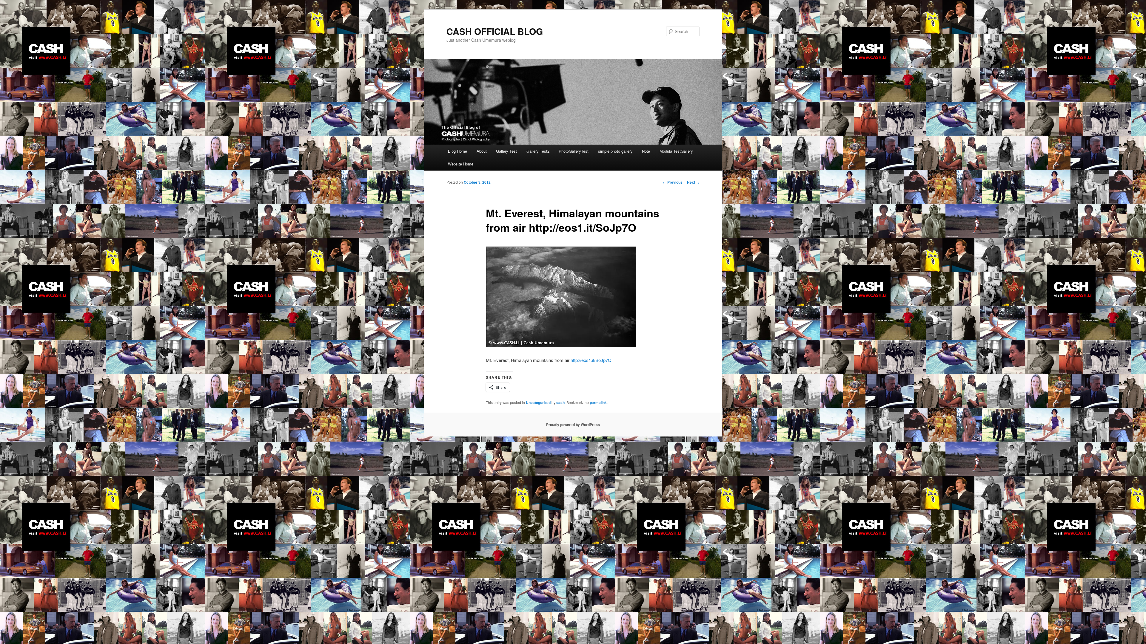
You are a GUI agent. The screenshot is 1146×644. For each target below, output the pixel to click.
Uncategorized (538, 402)
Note (646, 151)
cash (560, 402)
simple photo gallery (615, 151)
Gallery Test (506, 151)
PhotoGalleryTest (574, 151)
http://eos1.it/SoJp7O (591, 360)
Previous (673, 182)
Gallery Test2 (537, 151)
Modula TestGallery (676, 151)
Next (693, 182)
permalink (598, 402)
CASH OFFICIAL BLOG (494, 31)
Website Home (460, 164)
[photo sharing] (561, 345)
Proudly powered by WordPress (573, 424)
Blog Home (457, 151)
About (482, 151)
